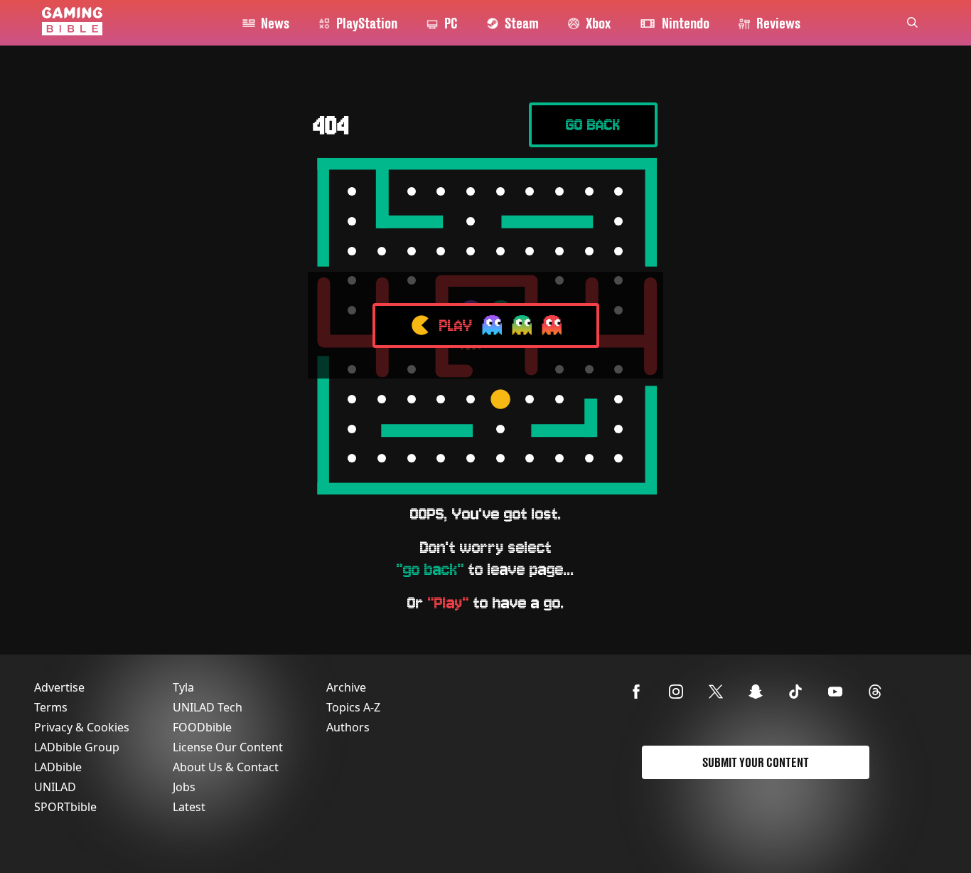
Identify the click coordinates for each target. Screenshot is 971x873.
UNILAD (55, 787)
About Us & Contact (226, 767)
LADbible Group (76, 747)
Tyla (183, 687)
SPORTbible (65, 807)
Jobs (184, 787)
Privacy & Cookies (81, 727)
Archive (346, 687)
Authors (348, 727)
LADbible (58, 767)
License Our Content (228, 747)
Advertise (59, 687)
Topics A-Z (353, 707)
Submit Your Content (755, 762)
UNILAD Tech (207, 707)
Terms (51, 707)
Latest (189, 807)
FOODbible (202, 727)
